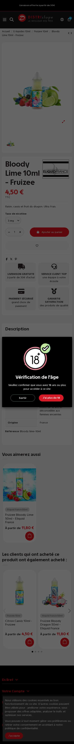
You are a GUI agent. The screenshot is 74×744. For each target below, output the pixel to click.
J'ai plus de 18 (51, 397)
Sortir (23, 398)
